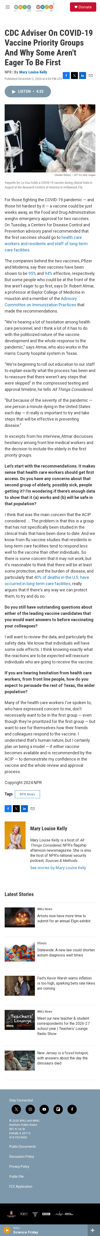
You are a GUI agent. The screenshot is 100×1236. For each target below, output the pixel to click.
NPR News (27, 794)
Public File (16, 1176)
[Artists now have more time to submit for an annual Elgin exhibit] (20, 917)
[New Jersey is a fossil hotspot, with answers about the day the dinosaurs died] (20, 1061)
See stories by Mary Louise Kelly (58, 867)
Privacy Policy (19, 1166)
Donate (85, 7)
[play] (7, 1230)
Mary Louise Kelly (33, 72)
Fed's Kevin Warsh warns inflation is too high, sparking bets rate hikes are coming (66, 983)
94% (48, 273)
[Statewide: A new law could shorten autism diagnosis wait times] (20, 952)
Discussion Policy (21, 1156)
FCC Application (20, 1186)
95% (32, 273)
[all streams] (94, 1230)
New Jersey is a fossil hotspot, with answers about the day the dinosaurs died (62, 1058)
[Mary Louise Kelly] (15, 835)
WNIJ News (44, 909)
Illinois (42, 943)
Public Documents (22, 1146)
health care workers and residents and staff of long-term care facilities (46, 243)
